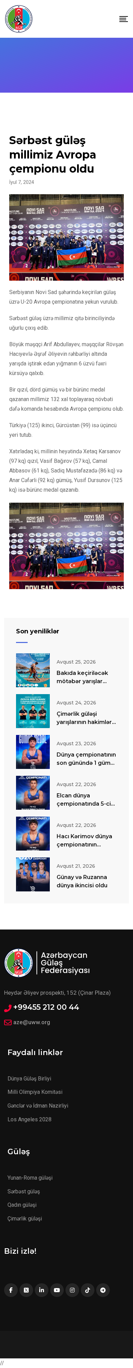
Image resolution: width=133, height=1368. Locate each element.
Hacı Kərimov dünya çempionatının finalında (84, 844)
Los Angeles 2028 (29, 1119)
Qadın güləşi (22, 1205)
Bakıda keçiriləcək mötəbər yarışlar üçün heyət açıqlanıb (85, 681)
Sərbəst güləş (24, 1191)
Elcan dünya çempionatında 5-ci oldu (84, 803)
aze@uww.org (31, 1022)
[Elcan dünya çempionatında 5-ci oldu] (33, 793)
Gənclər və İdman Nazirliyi (38, 1105)
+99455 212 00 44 (46, 1007)
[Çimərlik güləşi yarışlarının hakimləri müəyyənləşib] (33, 711)
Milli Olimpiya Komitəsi (35, 1092)
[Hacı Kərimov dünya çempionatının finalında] (33, 834)
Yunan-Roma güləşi (30, 1177)
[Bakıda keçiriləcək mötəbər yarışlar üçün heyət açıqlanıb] (33, 670)
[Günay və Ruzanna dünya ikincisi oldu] (33, 874)
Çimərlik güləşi (25, 1218)
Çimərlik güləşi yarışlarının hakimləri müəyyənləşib (85, 722)
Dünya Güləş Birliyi (29, 1078)
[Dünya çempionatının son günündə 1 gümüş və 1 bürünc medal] (33, 752)
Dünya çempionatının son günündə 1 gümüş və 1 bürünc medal (87, 762)
